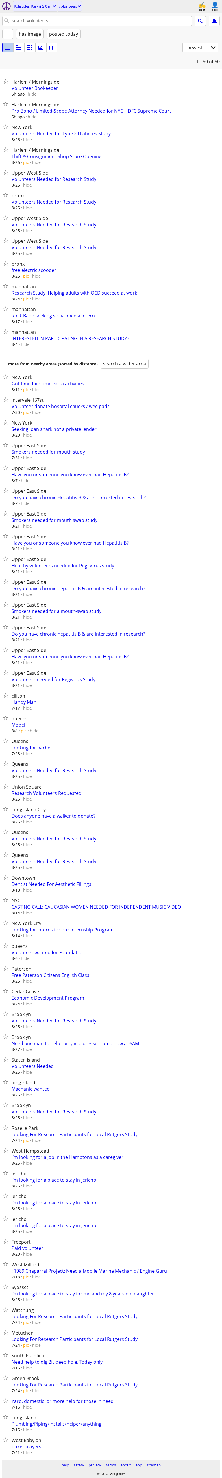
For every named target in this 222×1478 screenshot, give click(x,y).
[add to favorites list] (7, 81)
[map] (51, 47)
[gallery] (40, 47)
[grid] (29, 47)
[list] (7, 47)
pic (26, 162)
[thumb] (18, 47)
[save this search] (214, 21)
